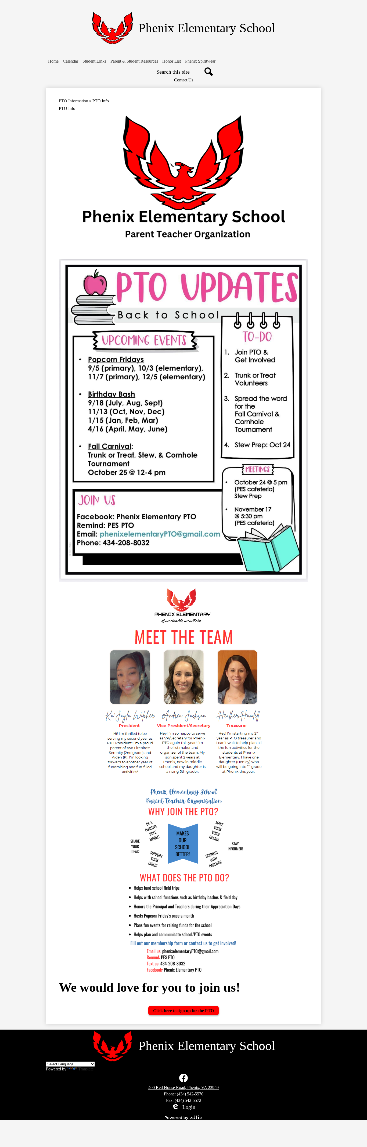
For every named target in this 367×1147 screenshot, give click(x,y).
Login (183, 1107)
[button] (53, 61)
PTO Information (73, 101)
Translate (85, 1069)
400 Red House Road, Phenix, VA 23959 (183, 1087)
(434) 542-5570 (190, 1094)
